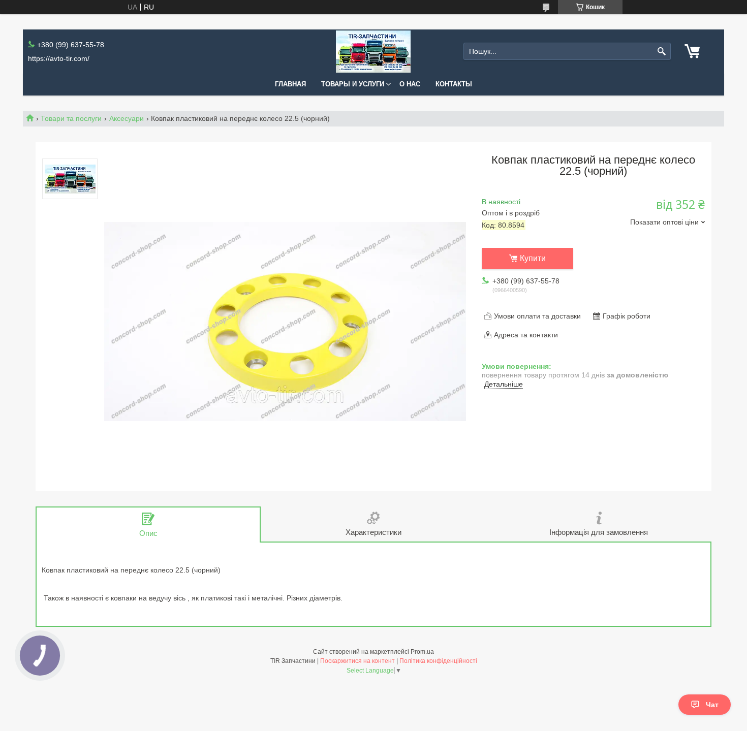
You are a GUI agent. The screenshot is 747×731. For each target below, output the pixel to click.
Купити (533, 258)
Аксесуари (126, 118)
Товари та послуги (71, 118)
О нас (409, 84)
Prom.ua (422, 651)
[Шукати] (662, 51)
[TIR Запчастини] (373, 51)
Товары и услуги (352, 84)
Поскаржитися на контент (357, 660)
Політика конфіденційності (438, 660)
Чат (712, 705)
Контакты (453, 84)
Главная (290, 84)
